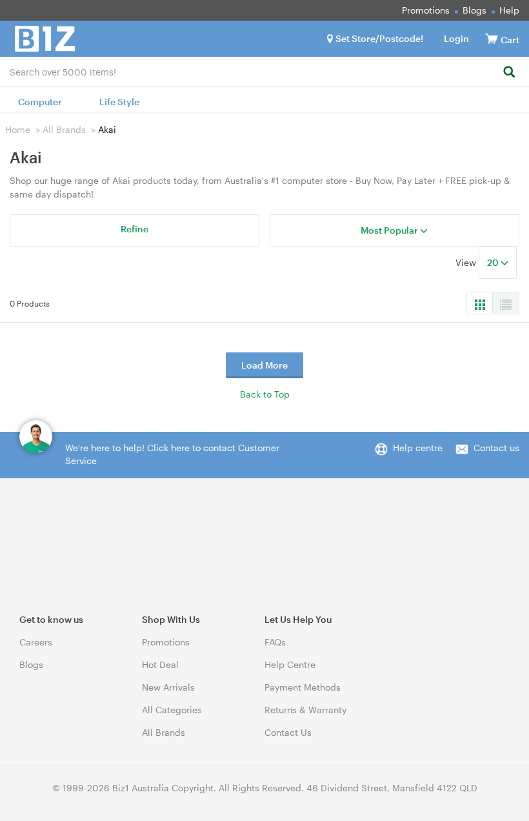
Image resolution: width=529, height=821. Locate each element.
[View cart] (491, 38)
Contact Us (288, 732)
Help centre (418, 447)
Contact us (496, 447)
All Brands (64, 129)
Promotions (426, 10)
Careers (35, 641)
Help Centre (289, 664)
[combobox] (264, 71)
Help (509, 10)
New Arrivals (168, 687)
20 (494, 262)
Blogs (474, 10)
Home (17, 129)
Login (456, 38)
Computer (40, 101)
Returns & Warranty (305, 709)
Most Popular (390, 230)
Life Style (119, 101)
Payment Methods (302, 687)
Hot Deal (160, 664)
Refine (134, 228)
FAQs (275, 641)
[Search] (509, 72)
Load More (264, 365)
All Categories (172, 709)
